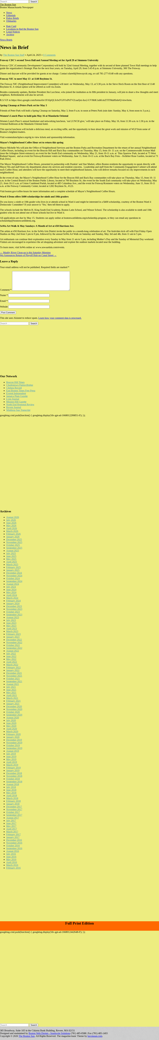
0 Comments (49, 55)
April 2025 (11, 561)
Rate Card (11, 26)
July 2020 (11, 720)
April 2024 (11, 595)
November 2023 (14, 609)
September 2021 (14, 681)
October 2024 (13, 578)
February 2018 (13, 801)
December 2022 (14, 639)
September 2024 (14, 581)
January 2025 (12, 570)
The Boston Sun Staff (13, 55)
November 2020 (14, 709)
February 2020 (13, 734)
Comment (5, 289)
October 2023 (13, 612)
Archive (10, 34)
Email (4, 301)
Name (4, 295)
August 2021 (12, 684)
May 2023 (11, 625)
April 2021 (11, 695)
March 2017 (12, 831)
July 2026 (11, 520)
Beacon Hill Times (15, 382)
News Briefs (6, 39)
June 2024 (11, 589)
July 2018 (11, 787)
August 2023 (12, 617)
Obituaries (11, 21)
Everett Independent (16, 393)
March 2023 (12, 631)
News (9, 12)
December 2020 (14, 706)
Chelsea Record (14, 388)
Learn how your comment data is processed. (60, 318)
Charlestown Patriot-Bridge (19, 385)
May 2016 (11, 859)
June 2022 (11, 656)
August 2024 (12, 584)
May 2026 (11, 525)
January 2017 (12, 837)
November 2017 (14, 809)
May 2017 (11, 826)
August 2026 (12, 517)
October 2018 (13, 778)
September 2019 (14, 748)
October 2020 (13, 712)
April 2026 (11, 528)
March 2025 (12, 564)
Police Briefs (12, 18)
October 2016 (13, 845)
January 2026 (12, 536)
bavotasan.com (95, 1036)
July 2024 (11, 586)
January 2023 (12, 637)
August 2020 (12, 717)
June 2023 (11, 623)
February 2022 (13, 667)
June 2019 (11, 756)
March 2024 (12, 598)
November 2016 (14, 842)
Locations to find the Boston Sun (22, 29)
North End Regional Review (20, 404)
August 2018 (12, 784)
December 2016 (14, 840)
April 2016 (11, 862)
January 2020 (12, 737)
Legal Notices (13, 31)
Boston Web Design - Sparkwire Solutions (49, 1033)
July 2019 (11, 753)
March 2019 (12, 765)
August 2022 (12, 650)
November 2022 (14, 642)
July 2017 (11, 820)
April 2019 (11, 762)
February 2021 (13, 701)
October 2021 (13, 678)
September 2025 (14, 548)
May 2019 (11, 759)
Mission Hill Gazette (16, 401)
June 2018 (11, 790)
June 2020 (11, 723)
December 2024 (14, 573)
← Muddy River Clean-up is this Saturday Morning (25, 252)
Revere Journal (13, 407)
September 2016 (14, 848)
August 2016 (12, 851)
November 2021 (14, 676)
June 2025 (11, 556)
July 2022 (11, 653)
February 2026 (13, 534)
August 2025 (12, 550)
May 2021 (11, 692)
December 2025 (14, 539)
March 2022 (12, 664)
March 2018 (12, 798)
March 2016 (12, 865)
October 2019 (13, 745)
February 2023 (13, 634)
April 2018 (11, 795)
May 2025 (11, 559)
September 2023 (14, 614)
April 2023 (11, 628)
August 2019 (12, 751)
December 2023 (14, 606)
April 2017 (11, 829)
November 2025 (14, 542)
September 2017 (14, 815)
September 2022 (14, 648)
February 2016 (13, 868)
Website (4, 306)
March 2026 (12, 531)
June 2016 (11, 856)
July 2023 (11, 620)
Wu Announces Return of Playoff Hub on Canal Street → (28, 255)
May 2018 (11, 792)
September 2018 (14, 781)
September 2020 (14, 714)
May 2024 (11, 592)
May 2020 (11, 726)
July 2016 (11, 854)
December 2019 (14, 740)
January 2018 (12, 804)
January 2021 (12, 703)
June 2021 (11, 689)
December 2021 (14, 673)
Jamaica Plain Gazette (17, 396)
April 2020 (11, 728)
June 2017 (11, 823)
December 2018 (14, 773)
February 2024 (13, 600)
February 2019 (13, 767)
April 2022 (11, 662)
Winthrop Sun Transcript (18, 410)
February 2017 (13, 834)
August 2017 (12, 817)
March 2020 (12, 731)
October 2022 (13, 645)
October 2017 (13, 812)
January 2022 (12, 670)
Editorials (11, 15)
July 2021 (11, 687)
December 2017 (14, 806)
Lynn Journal (12, 399)
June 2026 (11, 522)
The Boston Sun (8, 4)
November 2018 (14, 776)
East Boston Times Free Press (20, 390)
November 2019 (14, 742)
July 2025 (11, 553)
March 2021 (12, 698)
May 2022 (11, 659)
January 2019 (12, 770)
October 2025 (13, 545)
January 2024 (12, 603)
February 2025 (13, 567)
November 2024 (14, 575)
